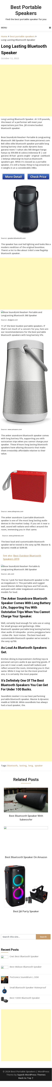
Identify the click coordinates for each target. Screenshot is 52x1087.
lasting (23, 765)
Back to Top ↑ (25, 1077)
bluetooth (12, 765)
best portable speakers (22, 36)
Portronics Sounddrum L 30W (24, 977)
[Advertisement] (26, 90)
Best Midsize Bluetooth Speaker (26, 966)
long (30, 765)
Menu (4, 27)
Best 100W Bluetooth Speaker (25, 997)
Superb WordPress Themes (31, 1074)
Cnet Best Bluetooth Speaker (24, 956)
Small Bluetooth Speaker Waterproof (28, 987)
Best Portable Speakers (26, 10)
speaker (39, 765)
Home (4, 36)
